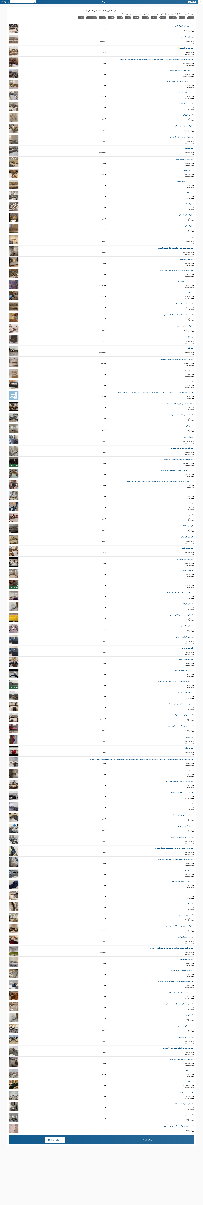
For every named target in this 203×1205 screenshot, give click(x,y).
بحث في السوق (28, 2)
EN (2, 2)
